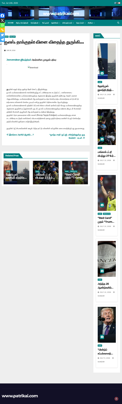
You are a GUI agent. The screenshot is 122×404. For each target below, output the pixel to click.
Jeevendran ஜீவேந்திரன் (19, 59)
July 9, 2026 (105, 358)
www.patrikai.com (61, 13)
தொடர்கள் (80, 23)
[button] (118, 23)
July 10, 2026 (106, 226)
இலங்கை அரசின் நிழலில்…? (21, 134)
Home (11, 23)
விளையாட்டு (74, 171)
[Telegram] (2, 39)
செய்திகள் (35, 23)
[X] (2, 20)
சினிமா (90, 23)
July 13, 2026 (106, 94)
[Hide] (1, 44)
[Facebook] (2, 15)
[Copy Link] (2, 30)
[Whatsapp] (2, 25)
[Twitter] (2, 34)
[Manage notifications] (116, 399)
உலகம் (8, 171)
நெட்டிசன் (12, 36)
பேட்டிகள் (45, 23)
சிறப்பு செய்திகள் (22, 23)
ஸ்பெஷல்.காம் (67, 23)
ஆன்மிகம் (55, 23)
